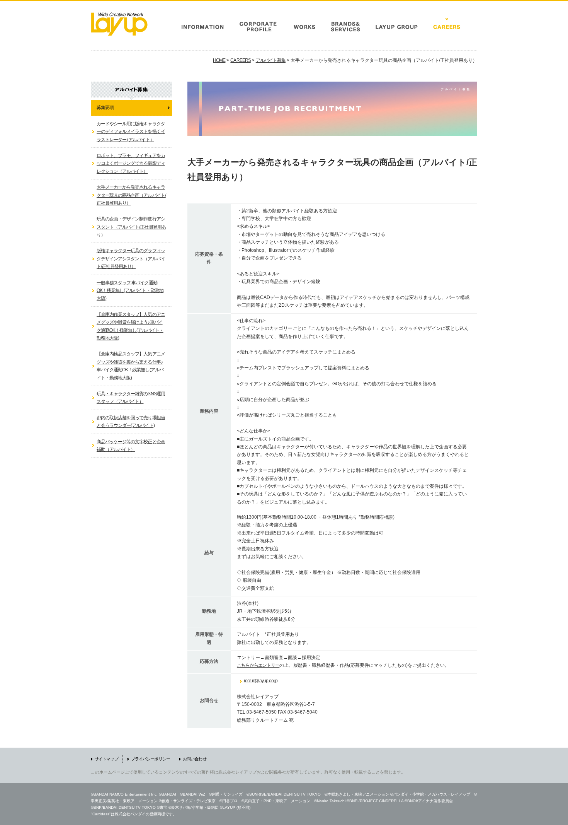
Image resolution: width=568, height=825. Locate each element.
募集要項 (105, 107)
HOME (219, 60)
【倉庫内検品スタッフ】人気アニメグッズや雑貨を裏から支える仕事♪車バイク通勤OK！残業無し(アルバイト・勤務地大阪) (131, 365)
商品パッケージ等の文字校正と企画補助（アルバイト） (131, 445)
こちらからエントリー (258, 665)
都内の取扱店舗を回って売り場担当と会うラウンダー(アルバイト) (131, 421)
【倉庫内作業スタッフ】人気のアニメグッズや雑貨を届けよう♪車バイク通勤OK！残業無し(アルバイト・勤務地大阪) (131, 326)
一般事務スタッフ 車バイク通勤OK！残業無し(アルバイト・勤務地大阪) (130, 290)
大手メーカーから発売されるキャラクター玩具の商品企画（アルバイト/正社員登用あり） (131, 195)
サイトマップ (106, 759)
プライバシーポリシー (150, 759)
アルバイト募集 (271, 60)
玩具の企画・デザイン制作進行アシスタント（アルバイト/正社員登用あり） (131, 226)
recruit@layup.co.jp (260, 680)
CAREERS (240, 60)
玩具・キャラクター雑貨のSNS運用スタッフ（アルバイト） (131, 397)
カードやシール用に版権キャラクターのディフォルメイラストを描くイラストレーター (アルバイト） (131, 131)
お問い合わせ (194, 759)
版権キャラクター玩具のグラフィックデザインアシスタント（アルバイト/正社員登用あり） (131, 258)
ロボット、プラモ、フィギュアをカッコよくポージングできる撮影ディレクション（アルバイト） (131, 163)
